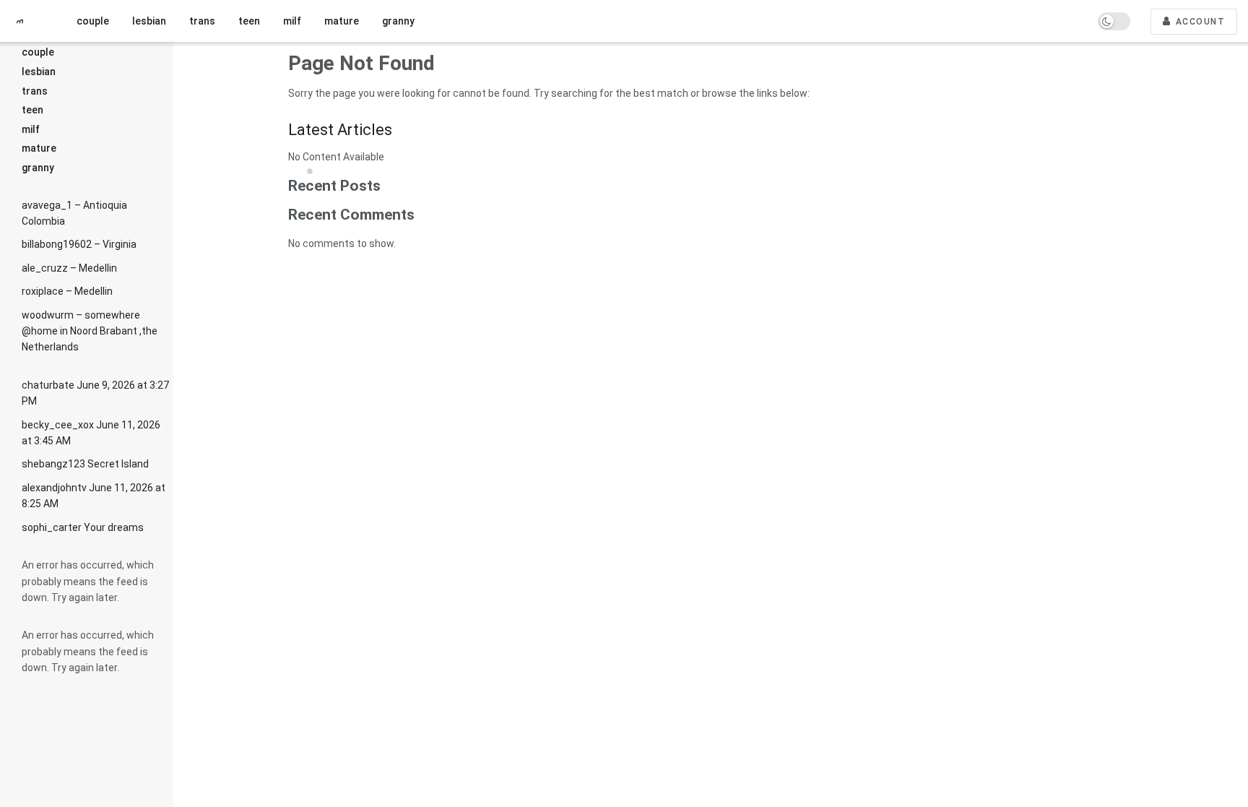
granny (38, 167)
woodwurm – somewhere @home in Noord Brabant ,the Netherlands (89, 331)
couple (38, 52)
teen (32, 110)
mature (39, 148)
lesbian (39, 71)
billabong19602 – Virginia (79, 244)
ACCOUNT (1198, 22)
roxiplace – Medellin (67, 291)
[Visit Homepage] (25, 21)
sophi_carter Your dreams (83, 527)
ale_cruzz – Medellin (69, 268)
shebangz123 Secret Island (85, 464)
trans (35, 91)
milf (31, 129)
